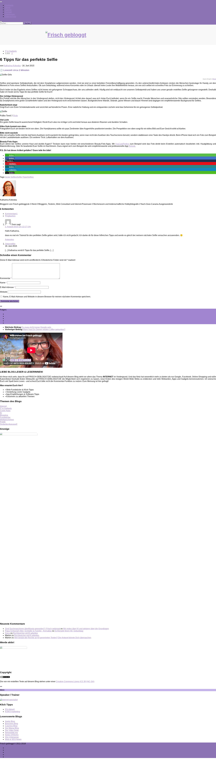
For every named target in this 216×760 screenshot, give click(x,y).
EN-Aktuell (10, 709)
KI (1, 413)
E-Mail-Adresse (7, 287)
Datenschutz (10, 16)
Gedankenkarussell (8, 424)
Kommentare (11, 214)
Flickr (214, 79)
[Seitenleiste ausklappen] (1, 306)
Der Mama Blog (12, 728)
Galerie (8, 10)
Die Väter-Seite (12, 730)
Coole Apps (5, 411)
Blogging (4, 415)
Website (3, 292)
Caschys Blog (11, 726)
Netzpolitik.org (11, 733)
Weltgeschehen (7, 420)
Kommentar (6, 278)
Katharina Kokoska (12, 66)
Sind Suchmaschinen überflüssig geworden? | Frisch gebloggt (32, 629)
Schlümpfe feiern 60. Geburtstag (69, 631)
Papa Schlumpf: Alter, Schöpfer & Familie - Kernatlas (28, 631)
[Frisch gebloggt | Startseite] (108, 37)
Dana (7, 633)
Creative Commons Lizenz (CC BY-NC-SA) (75, 681)
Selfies (30, 177)
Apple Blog (10, 721)
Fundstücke (5, 417)
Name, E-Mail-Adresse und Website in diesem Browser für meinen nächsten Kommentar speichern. (47, 297)
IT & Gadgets (11, 51)
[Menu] (1, 1)
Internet (3, 406)
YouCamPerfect (122, 144)
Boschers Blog (11, 724)
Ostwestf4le (10, 244)
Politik (3, 422)
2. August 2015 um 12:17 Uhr (18, 227)
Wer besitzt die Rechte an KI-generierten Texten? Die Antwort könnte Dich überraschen (52, 638)
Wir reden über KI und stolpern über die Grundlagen (86, 629)
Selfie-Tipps (22, 177)
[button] (9, 155)
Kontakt (8, 12)
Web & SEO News (13, 739)
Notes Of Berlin (11, 735)
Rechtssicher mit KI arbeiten (25, 633)
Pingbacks (10, 216)
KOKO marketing (12, 712)
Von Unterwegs (12, 737)
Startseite (9, 5)
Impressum (10, 14)
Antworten (9, 239)
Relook (132, 146)
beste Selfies (11, 177)
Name (3, 283)
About (7, 7)
